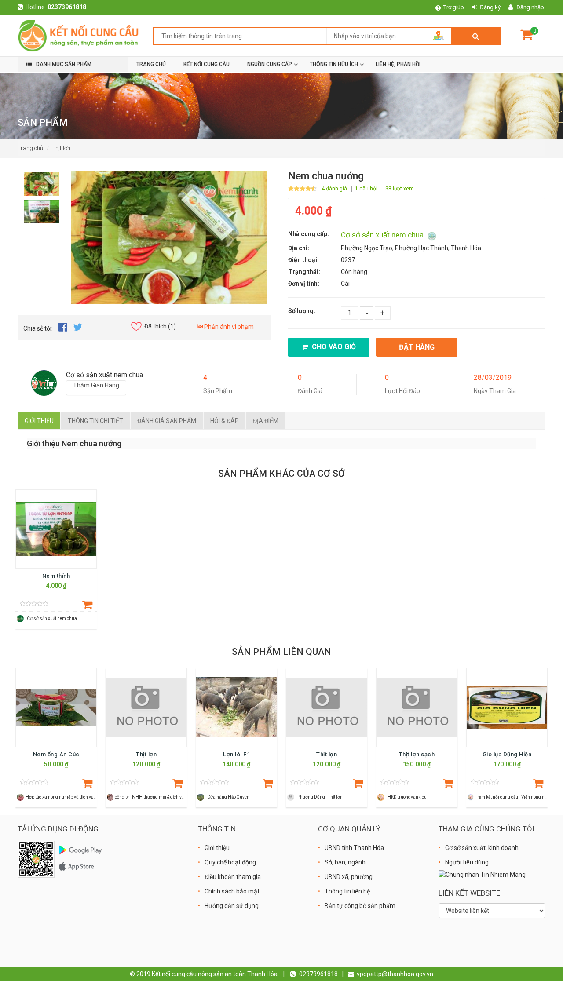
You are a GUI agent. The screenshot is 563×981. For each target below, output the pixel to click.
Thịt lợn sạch (417, 754)
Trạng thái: (304, 271)
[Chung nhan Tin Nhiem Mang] (482, 874)
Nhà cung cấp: (308, 233)
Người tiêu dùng (467, 862)
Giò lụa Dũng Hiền (507, 754)
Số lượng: (301, 310)
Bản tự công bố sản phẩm (360, 905)
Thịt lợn (61, 148)
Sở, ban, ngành (345, 862)
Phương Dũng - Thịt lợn (320, 797)
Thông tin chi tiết (95, 420)
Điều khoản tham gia (233, 876)
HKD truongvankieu (407, 797)
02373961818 (67, 7)
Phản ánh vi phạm (228, 326)
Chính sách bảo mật (232, 891)
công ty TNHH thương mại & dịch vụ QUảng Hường (164, 797)
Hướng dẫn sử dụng (232, 905)
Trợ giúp (453, 7)
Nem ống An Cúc (56, 754)
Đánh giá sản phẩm (166, 420)
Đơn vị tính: (303, 283)
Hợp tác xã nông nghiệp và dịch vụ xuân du (68, 797)
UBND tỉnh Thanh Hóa (354, 847)
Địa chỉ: (298, 248)
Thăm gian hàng (96, 385)
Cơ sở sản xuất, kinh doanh (482, 847)
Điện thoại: (303, 259)
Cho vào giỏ (333, 347)
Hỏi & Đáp (224, 420)
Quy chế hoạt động (230, 862)
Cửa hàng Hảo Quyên (228, 797)
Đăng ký (490, 7)
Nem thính (56, 576)
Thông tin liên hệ (347, 891)
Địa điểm (265, 420)
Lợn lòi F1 (236, 754)
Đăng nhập (530, 7)
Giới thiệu (39, 420)
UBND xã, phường (349, 876)
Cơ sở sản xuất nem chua (383, 234)
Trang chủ (30, 148)
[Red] (41, 181)
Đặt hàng (417, 347)
